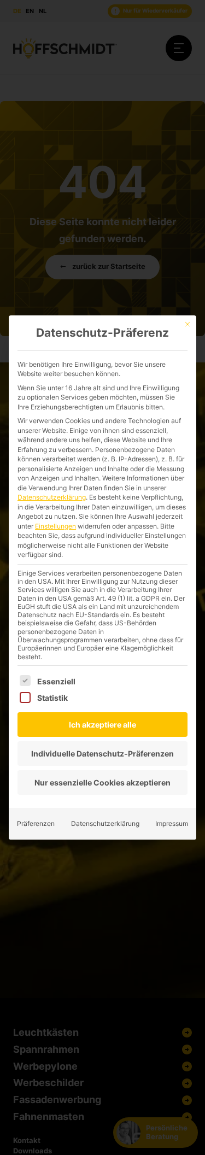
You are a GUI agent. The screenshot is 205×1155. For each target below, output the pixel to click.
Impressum (171, 823)
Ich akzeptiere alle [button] (102, 724)
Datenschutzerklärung (51, 497)
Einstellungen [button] (55, 526)
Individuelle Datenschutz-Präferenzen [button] (102, 753)
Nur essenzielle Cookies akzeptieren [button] (102, 782)
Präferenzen (36, 823)
